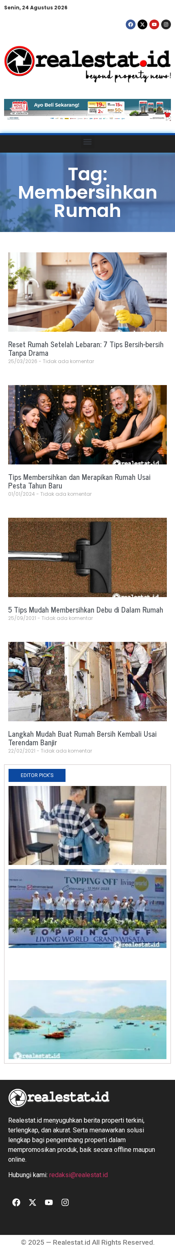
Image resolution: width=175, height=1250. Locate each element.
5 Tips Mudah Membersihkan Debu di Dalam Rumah (85, 609)
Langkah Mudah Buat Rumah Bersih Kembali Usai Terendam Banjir (82, 738)
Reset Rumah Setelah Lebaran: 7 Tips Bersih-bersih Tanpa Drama (86, 348)
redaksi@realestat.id (78, 1175)
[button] (87, 142)
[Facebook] (131, 24)
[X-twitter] (142, 24)
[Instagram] (166, 24)
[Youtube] (154, 24)
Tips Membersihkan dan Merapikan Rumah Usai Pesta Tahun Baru (79, 481)
